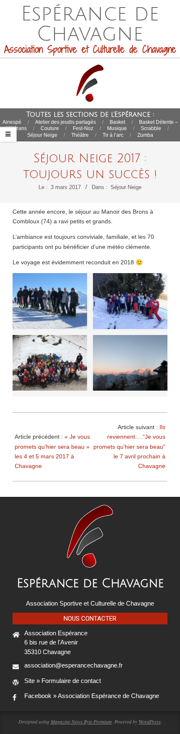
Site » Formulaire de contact (62, 680)
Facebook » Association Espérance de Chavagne (91, 695)
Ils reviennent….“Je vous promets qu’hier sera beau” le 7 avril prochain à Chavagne (129, 446)
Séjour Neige (126, 187)
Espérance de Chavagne (90, 583)
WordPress (150, 721)
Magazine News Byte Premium (81, 721)
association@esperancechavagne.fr (73, 665)
